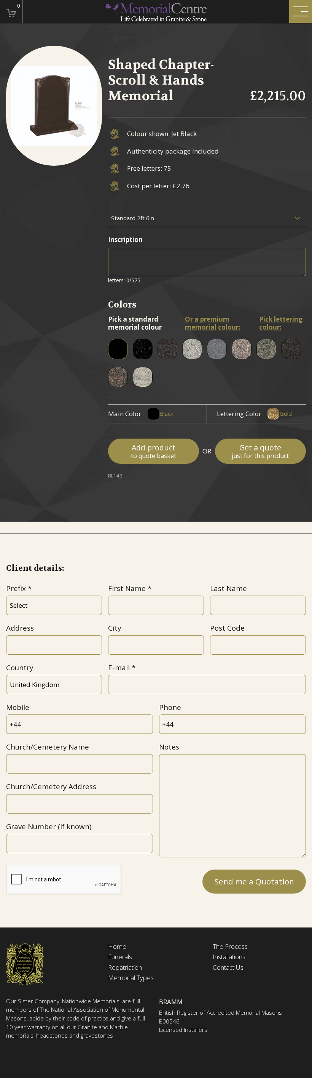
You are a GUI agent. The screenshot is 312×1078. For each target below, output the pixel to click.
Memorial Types (131, 978)
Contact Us (228, 967)
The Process (230, 946)
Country (19, 668)
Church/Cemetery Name (47, 747)
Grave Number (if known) (48, 826)
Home (117, 946)
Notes (169, 747)
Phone (170, 707)
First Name (127, 588)
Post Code (227, 628)
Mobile (17, 707)
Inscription (125, 239)
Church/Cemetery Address (51, 786)
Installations (229, 957)
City (114, 628)
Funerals (120, 957)
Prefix (16, 588)
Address (20, 628)
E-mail (119, 668)
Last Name (228, 588)
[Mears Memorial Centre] (156, 11)
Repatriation (125, 967)
